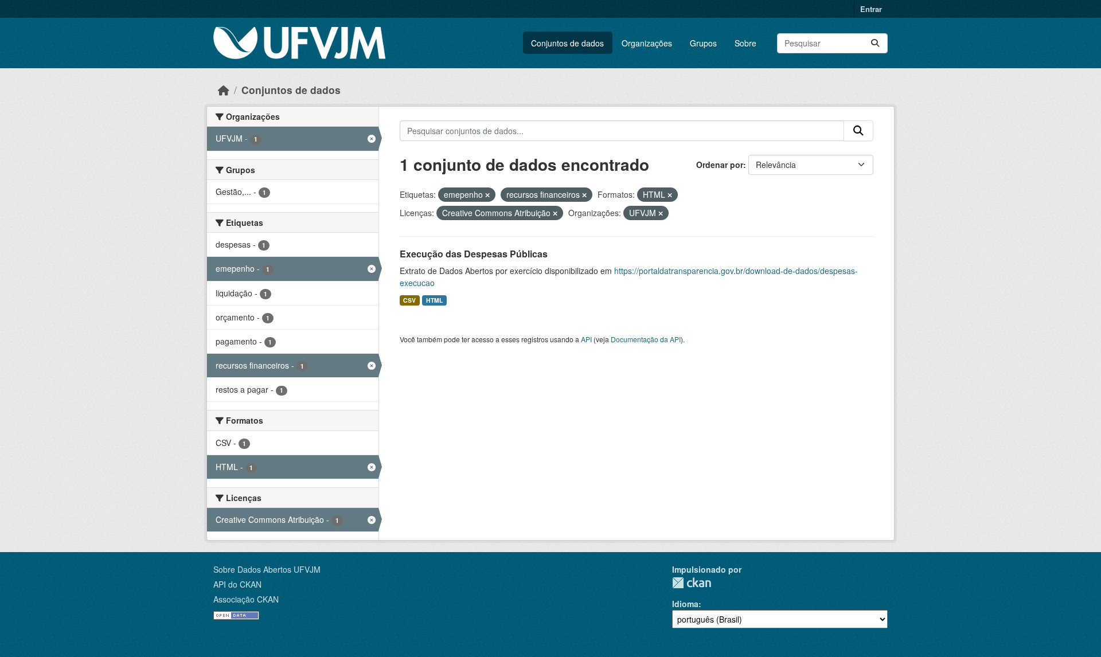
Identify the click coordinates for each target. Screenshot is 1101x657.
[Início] (223, 90)
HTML (434, 300)
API (586, 339)
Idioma (685, 603)
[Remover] (487, 195)
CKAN (691, 583)
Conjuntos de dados (567, 43)
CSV (409, 300)
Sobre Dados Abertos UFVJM (267, 569)
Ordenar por (719, 164)
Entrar (871, 8)
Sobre (745, 43)
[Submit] (875, 43)
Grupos (703, 43)
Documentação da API (646, 339)
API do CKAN (237, 584)
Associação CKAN (246, 599)
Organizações (647, 43)
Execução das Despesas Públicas (474, 253)
